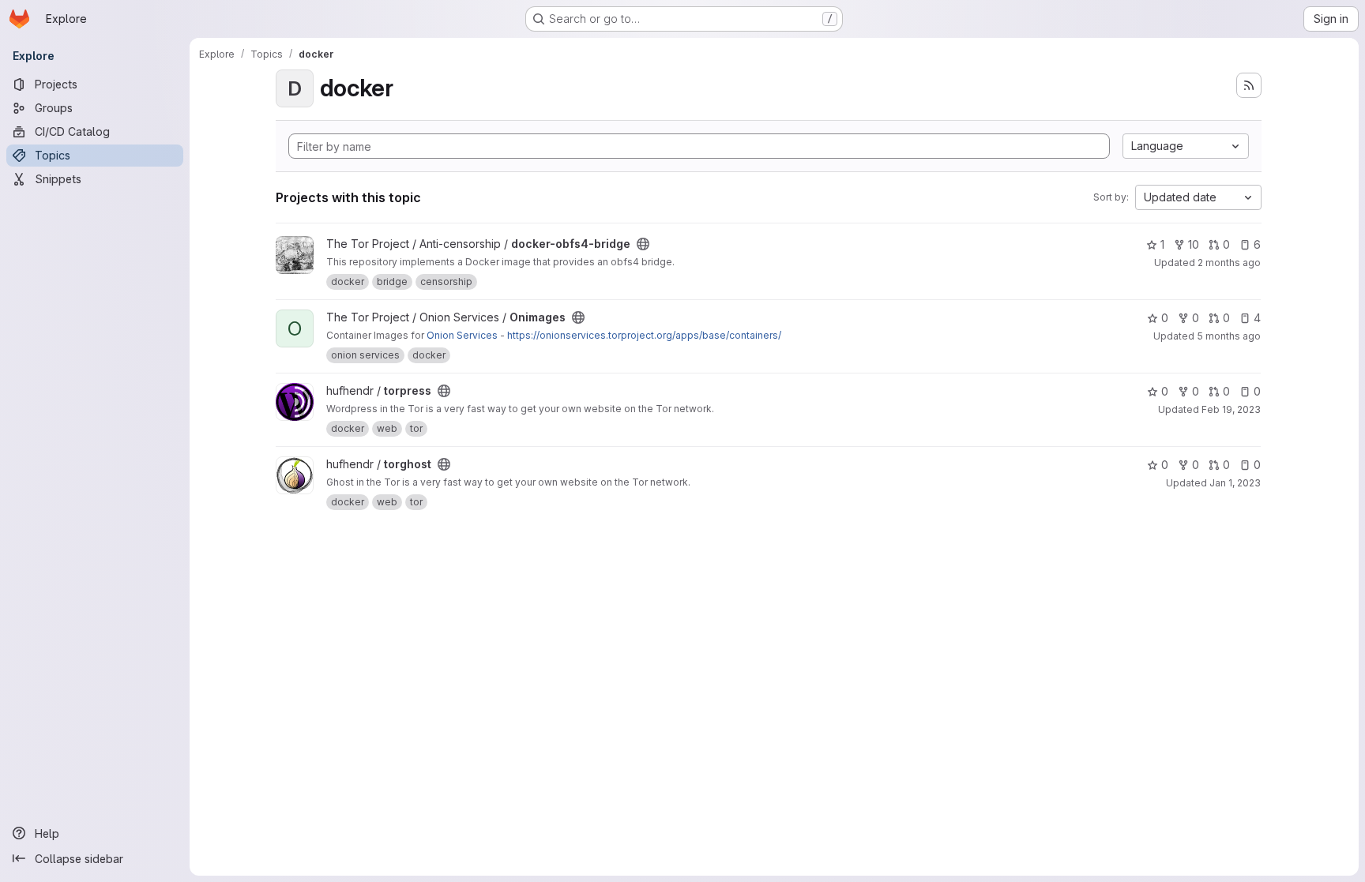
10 (1193, 244)
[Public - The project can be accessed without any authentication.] (643, 244)
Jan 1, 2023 (1235, 483)
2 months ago (1229, 262)
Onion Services (462, 335)
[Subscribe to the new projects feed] (1249, 85)
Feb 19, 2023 (1231, 409)
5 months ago (1229, 336)
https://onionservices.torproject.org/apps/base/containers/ (644, 335)
